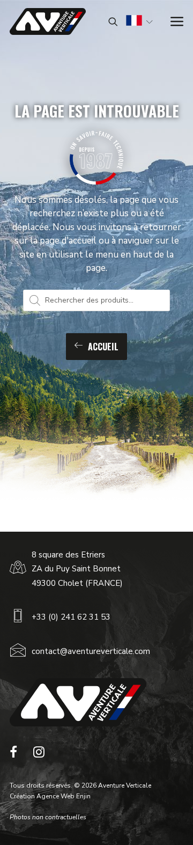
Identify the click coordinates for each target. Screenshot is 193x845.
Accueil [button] (103, 346)
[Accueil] (78, 702)
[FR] (134, 22)
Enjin (83, 796)
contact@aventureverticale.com (91, 651)
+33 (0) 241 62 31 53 (71, 617)
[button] (13, 755)
